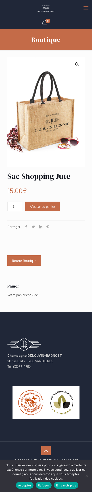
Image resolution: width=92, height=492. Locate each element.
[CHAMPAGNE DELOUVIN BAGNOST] (46, 7)
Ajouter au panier (42, 206)
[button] (77, 64)
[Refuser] (86, 476)
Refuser (43, 485)
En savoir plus (66, 485)
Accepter (24, 485)
